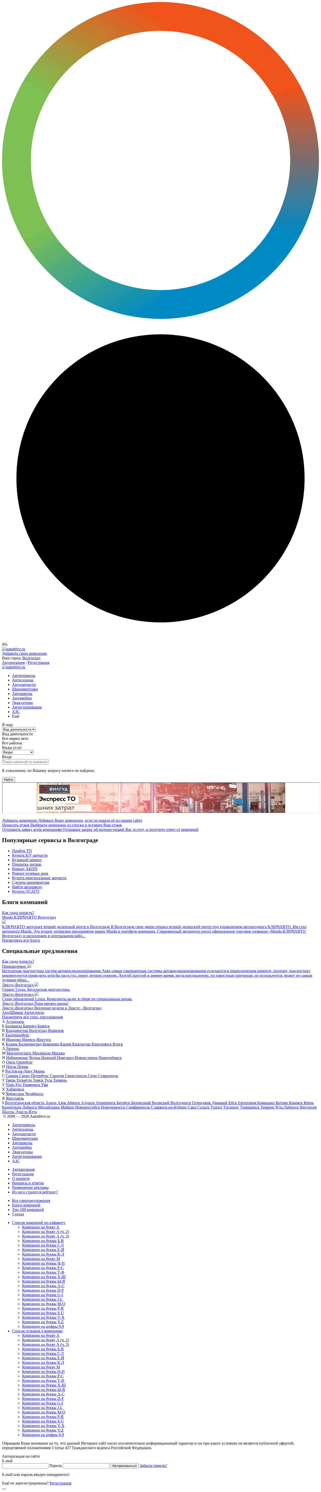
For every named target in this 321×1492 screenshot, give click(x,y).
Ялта (33, 1112)
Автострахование (27, 707)
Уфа (44, 1085)
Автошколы (22, 693)
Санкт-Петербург (34, 1076)
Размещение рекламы (30, 1187)
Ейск (233, 1103)
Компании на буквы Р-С (43, 1268)
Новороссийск (88, 1107)
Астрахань (15, 1021)
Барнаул (30, 1026)
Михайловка (49, 1107)
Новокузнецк (87, 1058)
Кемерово (51, 1044)
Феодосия (308, 1107)
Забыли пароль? (153, 1465)
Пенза (11, 1067)
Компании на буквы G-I (42, 1295)
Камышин (266, 1103)
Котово (282, 1103)
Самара (12, 1076)
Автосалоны (22, 680)
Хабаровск (15, 1089)
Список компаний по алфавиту (38, 1222)
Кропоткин (12, 1107)
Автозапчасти (24, 684)
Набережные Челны (23, 1058)
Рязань (39, 1071)
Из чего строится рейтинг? (35, 1192)
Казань (12, 1044)
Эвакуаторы (22, 702)
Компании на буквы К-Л (43, 1254)
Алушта (88, 1103)
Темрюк (268, 1107)
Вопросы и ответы (28, 1183)
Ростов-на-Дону (19, 1071)
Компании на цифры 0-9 (43, 1326)
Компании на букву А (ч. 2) (45, 1232)
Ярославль (15, 1098)
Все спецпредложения (31, 1200)
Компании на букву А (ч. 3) (45, 1236)
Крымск (296, 1103)
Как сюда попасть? (18, 913)
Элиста (22, 1112)
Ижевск (29, 1039)
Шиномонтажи (25, 689)
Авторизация (13, 662)
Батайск (124, 1103)
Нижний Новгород (58, 1058)
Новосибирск (110, 1058)
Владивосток (17, 1030)
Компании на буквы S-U (43, 1313)
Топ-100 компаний (28, 1209)
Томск (38, 1080)
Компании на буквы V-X (43, 1317)
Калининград (31, 1044)
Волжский (161, 1103)
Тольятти (24, 1080)
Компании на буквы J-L (42, 1299)
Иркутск (43, 1039)
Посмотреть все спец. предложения (32, 1017)
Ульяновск (31, 1085)
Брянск (44, 1026)
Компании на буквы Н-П (43, 1263)
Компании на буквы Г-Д (43, 1245)
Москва (58, 1053)
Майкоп (68, 1107)
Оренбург (24, 1062)
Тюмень (60, 1080)
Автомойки (22, 698)
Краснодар (82, 1044)
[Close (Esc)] (4, 1489)
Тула (48, 1080)
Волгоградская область (25, 1103)
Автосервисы (23, 675)
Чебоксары (15, 1094)
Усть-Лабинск (287, 1107)
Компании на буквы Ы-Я (43, 1281)
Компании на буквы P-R (43, 1308)
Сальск (203, 1107)
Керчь (309, 1103)
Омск (11, 1062)
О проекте (21, 1178)
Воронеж (56, 1030)
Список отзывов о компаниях (37, 1331)
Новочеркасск (113, 1107)
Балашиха (14, 1026)
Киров (66, 1044)
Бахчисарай (141, 1103)
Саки (192, 1107)
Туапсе (216, 1107)
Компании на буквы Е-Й (43, 1250)
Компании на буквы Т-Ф (43, 1272)
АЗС (16, 712)
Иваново (14, 1039)
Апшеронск (106, 1103)
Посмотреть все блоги (21, 940)
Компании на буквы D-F (43, 1290)
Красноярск (102, 1044)
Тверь (11, 1080)
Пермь (22, 1067)
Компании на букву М (41, 1259)
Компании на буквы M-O (43, 1304)
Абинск (74, 1103)
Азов (62, 1103)
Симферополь (138, 1107)
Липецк (12, 1048)
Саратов (57, 1076)
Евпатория (247, 1103)
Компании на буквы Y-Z (43, 1322)
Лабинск (30, 1107)
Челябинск (34, 1094)
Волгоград (31, 658)
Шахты (8, 1112)
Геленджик (202, 1103)
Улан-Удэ (14, 1085)
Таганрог (231, 1107)
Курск (118, 1044)
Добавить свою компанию (24, 653)
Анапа (51, 1103)
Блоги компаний (26, 1205)
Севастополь (76, 1076)
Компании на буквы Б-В (43, 1241)
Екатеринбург (17, 1035)
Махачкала (42, 1053)
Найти (8, 779)
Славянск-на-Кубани (169, 1107)
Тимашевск (250, 1107)
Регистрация (38, 662)
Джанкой (220, 1103)
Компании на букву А (40, 1227)
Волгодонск (181, 1103)
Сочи (93, 1076)
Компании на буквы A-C (43, 1286)
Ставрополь (108, 1076)
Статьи (18, 1214)
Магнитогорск (19, 1053)
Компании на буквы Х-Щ (44, 1277)
